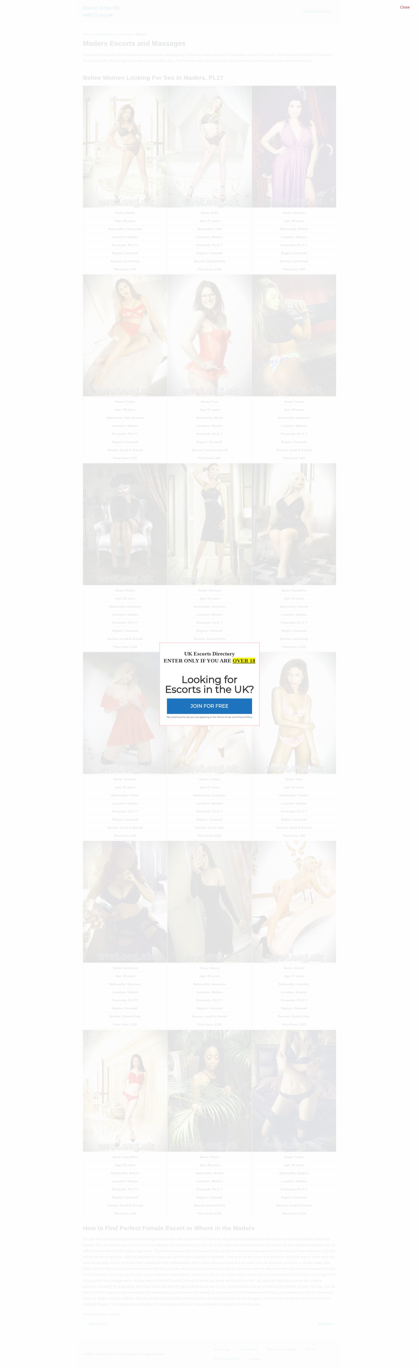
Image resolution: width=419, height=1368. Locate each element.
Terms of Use (224, 717)
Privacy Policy (244, 717)
